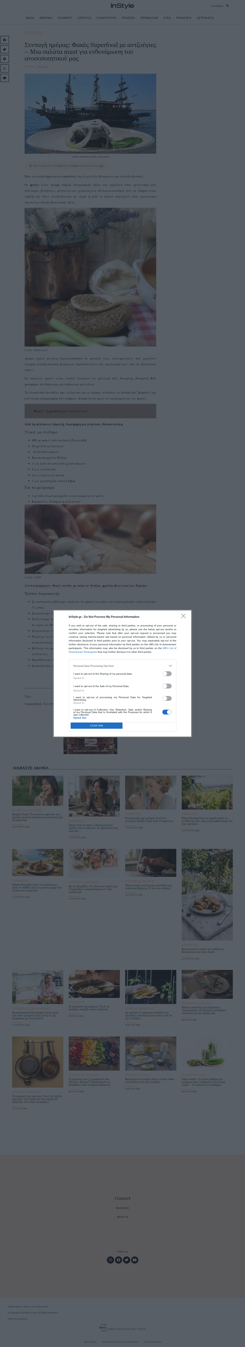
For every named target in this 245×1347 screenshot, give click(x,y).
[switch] (167, 673)
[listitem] (122, 666)
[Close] (184, 617)
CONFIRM (96, 725)
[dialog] (122, 673)
